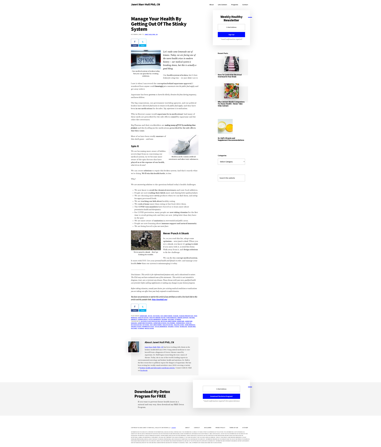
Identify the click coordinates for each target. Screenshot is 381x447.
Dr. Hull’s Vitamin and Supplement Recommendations (231, 139)
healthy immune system (157, 317)
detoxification (136, 324)
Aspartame (143, 316)
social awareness (154, 319)
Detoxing (156, 316)
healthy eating (168, 324)
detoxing (145, 324)
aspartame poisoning (145, 323)
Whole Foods (149, 328)
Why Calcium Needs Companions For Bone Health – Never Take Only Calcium (231, 103)
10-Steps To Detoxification (150, 321)
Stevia (176, 326)
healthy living (179, 324)
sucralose (183, 326)
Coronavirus (180, 323)
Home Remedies (171, 317)
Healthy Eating (143, 317)
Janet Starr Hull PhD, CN (145, 4)
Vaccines (171, 319)
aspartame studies (159, 323)
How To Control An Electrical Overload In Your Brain (229, 75)
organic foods (136, 326)
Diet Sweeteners (166, 316)
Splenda (164, 319)
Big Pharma (171, 323)
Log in (174, 427)
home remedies (190, 324)
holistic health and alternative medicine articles (157, 368)
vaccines (134, 328)
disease (175, 316)
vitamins (178, 319)
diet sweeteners (156, 324)
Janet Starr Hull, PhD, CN (154, 347)
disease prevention (186, 316)
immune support (182, 317)
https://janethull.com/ (159, 300)
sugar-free (192, 326)
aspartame (180, 321)
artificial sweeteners (168, 321)
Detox (150, 316)
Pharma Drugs (143, 319)
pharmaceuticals (148, 326)
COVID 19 (188, 323)
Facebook (143, 370)
